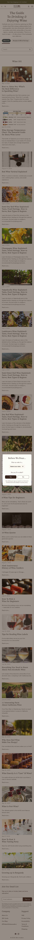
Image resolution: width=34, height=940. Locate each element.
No (23, 477)
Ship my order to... (17, 462)
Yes (11, 477)
